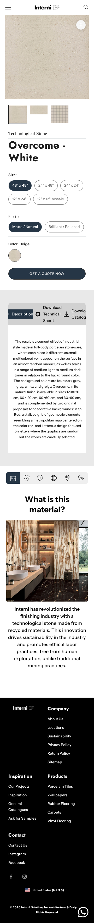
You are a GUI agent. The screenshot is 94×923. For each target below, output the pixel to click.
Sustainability (59, 736)
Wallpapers (57, 795)
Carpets (54, 812)
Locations (56, 727)
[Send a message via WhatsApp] (83, 912)
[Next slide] (79, 563)
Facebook (16, 862)
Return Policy (59, 753)
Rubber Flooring (61, 803)
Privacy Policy (59, 744)
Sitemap (55, 762)
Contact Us (17, 845)
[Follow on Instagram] (24, 876)
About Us (55, 718)
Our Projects (19, 786)
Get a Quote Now (47, 273)
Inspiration (17, 795)
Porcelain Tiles (60, 786)
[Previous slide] (15, 563)
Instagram (17, 854)
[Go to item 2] (38, 110)
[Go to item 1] (17, 114)
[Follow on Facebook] (11, 876)
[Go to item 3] (59, 114)
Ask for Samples (22, 818)
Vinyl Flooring (59, 821)
